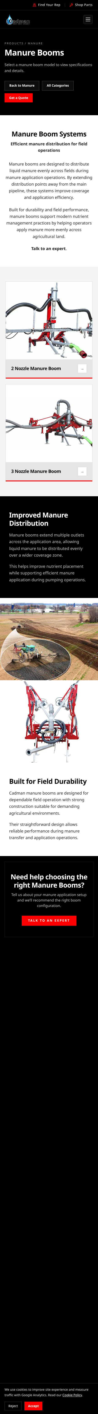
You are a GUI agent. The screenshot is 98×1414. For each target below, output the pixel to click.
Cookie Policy (72, 1395)
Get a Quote (18, 98)
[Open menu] (88, 19)
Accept (33, 1406)
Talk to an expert (48, 248)
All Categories (58, 85)
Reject (13, 1406)
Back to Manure (21, 85)
